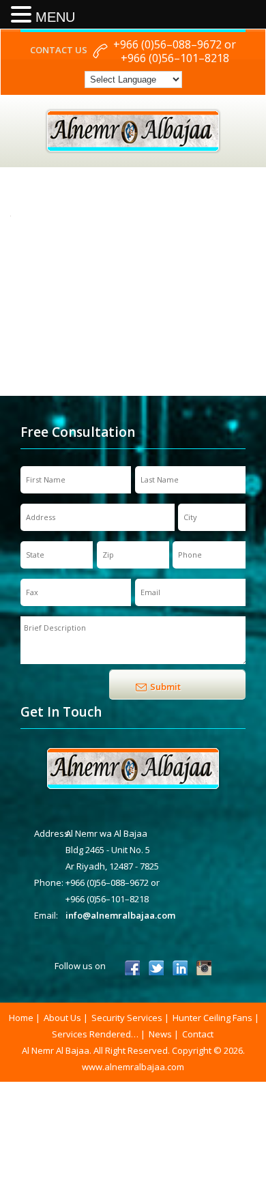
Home (21, 1017)
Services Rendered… (95, 1034)
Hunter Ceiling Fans (212, 1017)
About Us (62, 1017)
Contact (197, 1034)
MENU (55, 17)
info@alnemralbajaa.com (120, 915)
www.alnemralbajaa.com (133, 1067)
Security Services (126, 1017)
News (160, 1034)
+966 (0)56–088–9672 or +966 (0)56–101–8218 (174, 51)
